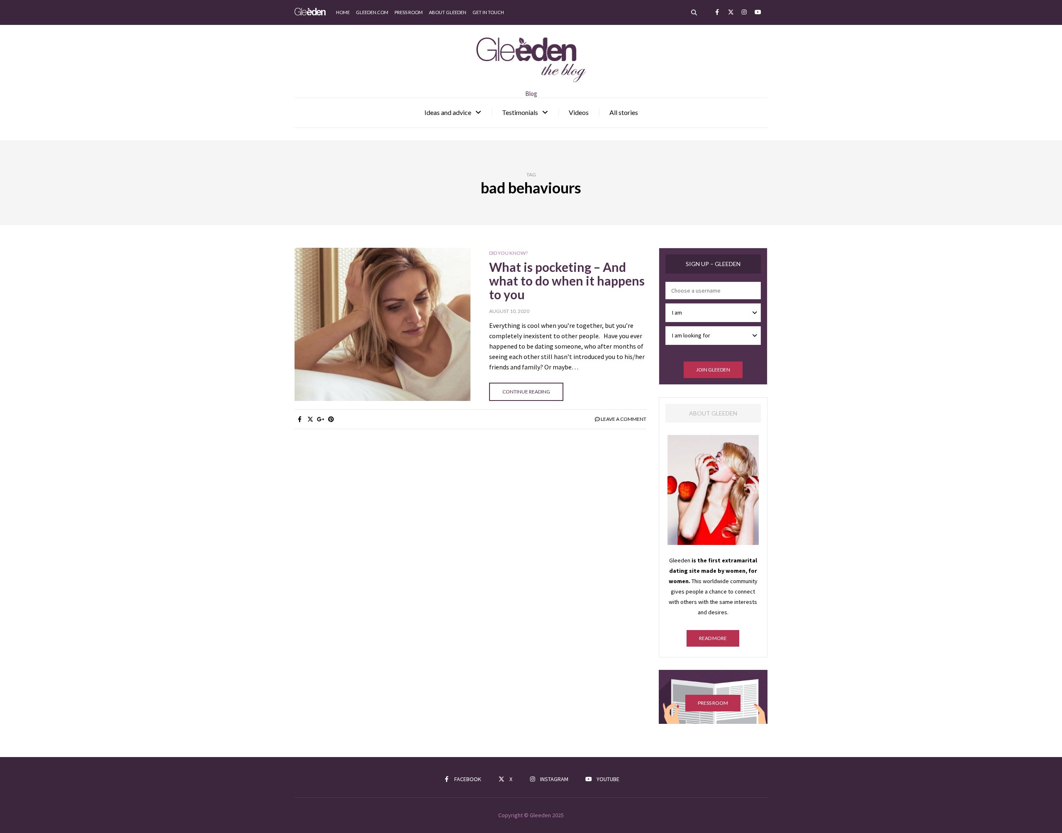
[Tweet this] (310, 419)
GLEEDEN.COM (372, 12)
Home (343, 12)
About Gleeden (447, 12)
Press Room (409, 12)
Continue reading (526, 391)
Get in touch (488, 12)
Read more (713, 638)
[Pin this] (331, 419)
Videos (579, 112)
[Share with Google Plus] (320, 419)
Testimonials (520, 112)
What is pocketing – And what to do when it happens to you (567, 280)
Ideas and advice (447, 112)
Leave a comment (623, 419)
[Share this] (300, 419)
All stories (623, 112)
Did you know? (508, 253)
